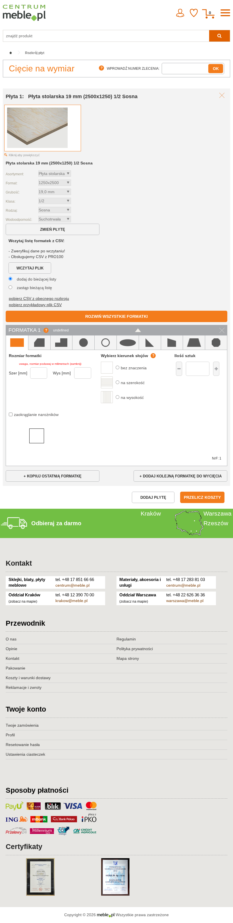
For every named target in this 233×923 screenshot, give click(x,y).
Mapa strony (127, 658)
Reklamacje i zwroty (23, 687)
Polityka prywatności (134, 648)
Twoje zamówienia (22, 725)
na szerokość (133, 382)
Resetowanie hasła (23, 744)
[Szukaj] (219, 36)
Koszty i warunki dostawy (28, 677)
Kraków (151, 513)
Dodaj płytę (153, 497)
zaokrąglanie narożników (36, 414)
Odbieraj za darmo (56, 523)
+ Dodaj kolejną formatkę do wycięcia (181, 476)
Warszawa (217, 513)
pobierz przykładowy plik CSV (35, 304)
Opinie (11, 648)
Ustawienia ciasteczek (25, 754)
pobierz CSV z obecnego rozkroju (39, 298)
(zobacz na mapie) (23, 601)
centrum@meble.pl (72, 585)
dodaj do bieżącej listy (36, 279)
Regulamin (126, 639)
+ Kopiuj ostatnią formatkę (53, 476)
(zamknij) (75, 363)
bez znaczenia (134, 368)
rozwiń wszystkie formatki (116, 316)
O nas (11, 639)
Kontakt (19, 563)
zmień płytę (52, 229)
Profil (10, 735)
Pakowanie (15, 668)
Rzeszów (215, 523)
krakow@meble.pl (71, 600)
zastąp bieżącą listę (34, 287)
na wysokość (132, 397)
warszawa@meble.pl (184, 600)
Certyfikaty (24, 846)
